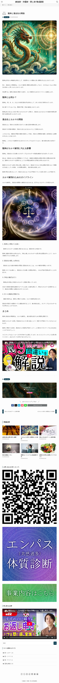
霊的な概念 (6, 17)
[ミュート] (52, 637)
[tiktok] (29, 674)
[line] (32, 674)
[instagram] (27, 674)
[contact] (37, 674)
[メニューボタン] (2, 2)
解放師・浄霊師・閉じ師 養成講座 (29, 2)
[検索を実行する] (55, 643)
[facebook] (22, 674)
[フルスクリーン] (54, 637)
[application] (29, 624)
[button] (12, 405)
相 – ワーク (9, 660)
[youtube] (35, 674)
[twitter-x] (24, 674)
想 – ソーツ (9, 656)
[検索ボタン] (57, 2)
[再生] (4, 637)
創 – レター (9, 652)
